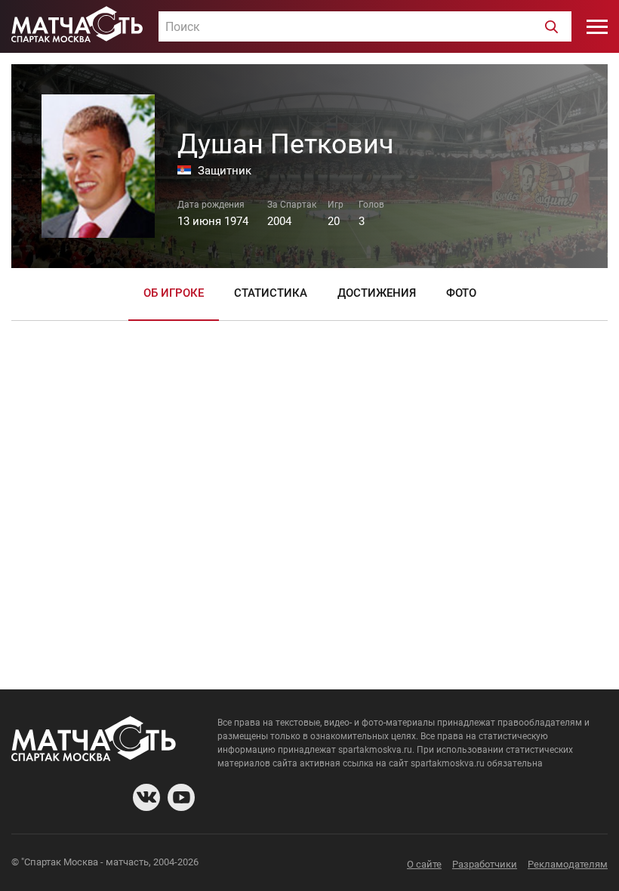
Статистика (270, 293)
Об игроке (173, 293)
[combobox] (365, 26)
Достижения (376, 293)
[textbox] (365, 27)
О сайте (424, 864)
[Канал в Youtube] (181, 797)
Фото (461, 293)
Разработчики (484, 864)
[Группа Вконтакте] (146, 797)
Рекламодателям (568, 864)
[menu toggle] (597, 26)
